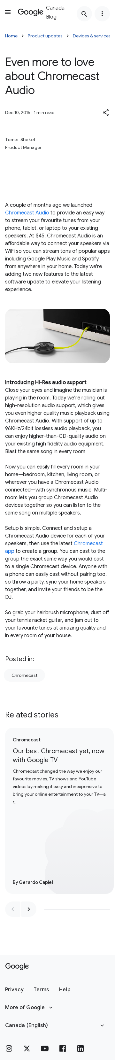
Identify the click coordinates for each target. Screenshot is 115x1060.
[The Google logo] (17, 967)
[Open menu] (7, 12)
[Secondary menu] (102, 13)
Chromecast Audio (27, 213)
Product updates (45, 36)
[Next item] (28, 909)
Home (11, 36)
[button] (106, 112)
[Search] (84, 13)
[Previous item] (12, 909)
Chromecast (24, 675)
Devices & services (92, 36)
